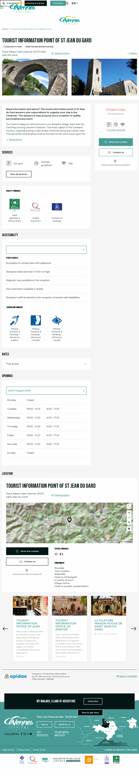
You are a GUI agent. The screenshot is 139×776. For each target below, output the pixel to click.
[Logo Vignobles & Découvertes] (116, 760)
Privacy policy (23, 750)
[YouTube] (30, 734)
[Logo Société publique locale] (67, 760)
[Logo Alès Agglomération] (45, 759)
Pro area (132, 750)
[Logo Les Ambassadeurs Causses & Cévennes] (107, 760)
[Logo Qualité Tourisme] (33, 760)
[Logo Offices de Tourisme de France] (22, 760)
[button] (67, 3)
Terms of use (39, 750)
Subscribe (93, 701)
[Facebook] (21, 734)
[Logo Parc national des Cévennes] (93, 760)
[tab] (43, 390)
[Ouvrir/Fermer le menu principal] (1, 7)
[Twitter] (27, 734)
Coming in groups (114, 750)
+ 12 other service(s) (115, 130)
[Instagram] (24, 734)
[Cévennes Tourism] (22, 7)
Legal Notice (8, 750)
